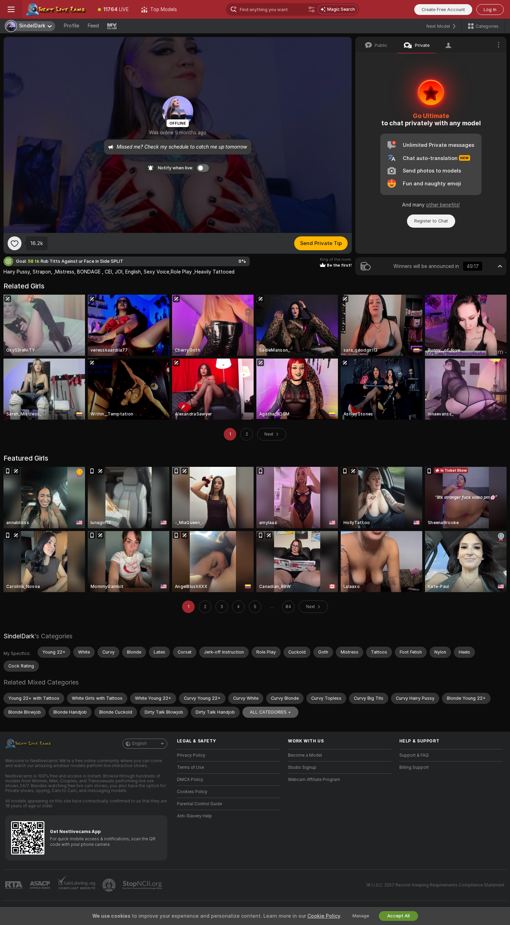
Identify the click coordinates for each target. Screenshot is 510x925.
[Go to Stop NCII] (142, 885)
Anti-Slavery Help (194, 816)
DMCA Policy (190, 779)
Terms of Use (190, 767)
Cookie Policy (323, 916)
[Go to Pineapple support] (109, 885)
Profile (71, 26)
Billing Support (414, 767)
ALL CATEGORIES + (270, 712)
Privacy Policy (191, 755)
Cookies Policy (192, 791)
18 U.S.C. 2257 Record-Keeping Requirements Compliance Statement (435, 885)
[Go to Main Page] (57, 9)
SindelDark (18, 636)
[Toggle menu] (11, 9)
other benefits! (443, 205)
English (139, 743)
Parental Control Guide (199, 803)
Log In (490, 9)
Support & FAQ (414, 755)
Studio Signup (302, 767)
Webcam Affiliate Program (314, 779)
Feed (93, 26)
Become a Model (305, 755)
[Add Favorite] (15, 243)
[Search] (311, 9)
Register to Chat (431, 221)
